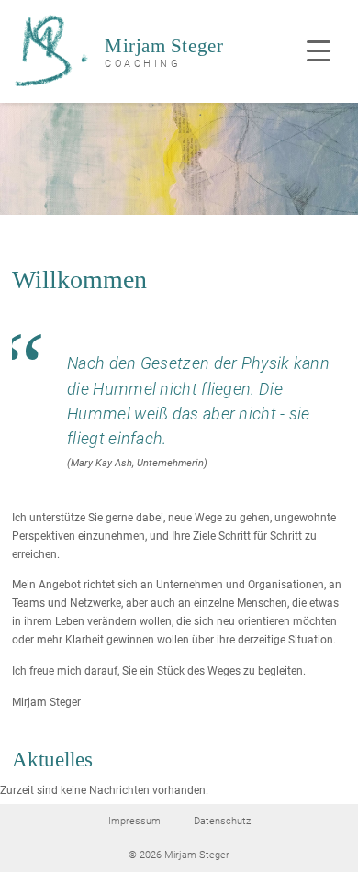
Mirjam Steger (164, 46)
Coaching (143, 64)
